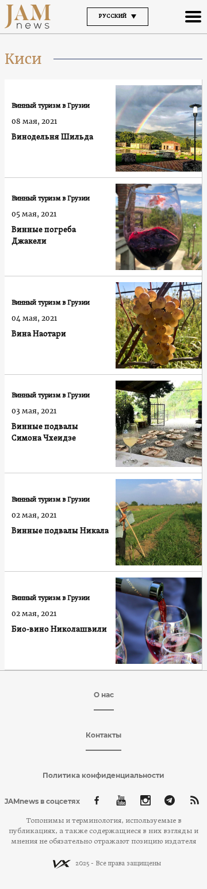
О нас (104, 694)
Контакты (103, 735)
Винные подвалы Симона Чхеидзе (45, 432)
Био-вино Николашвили (59, 630)
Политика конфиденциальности (103, 775)
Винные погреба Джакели (44, 235)
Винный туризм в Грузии (51, 106)
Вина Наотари (39, 334)
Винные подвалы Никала (60, 531)
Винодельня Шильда (52, 137)
